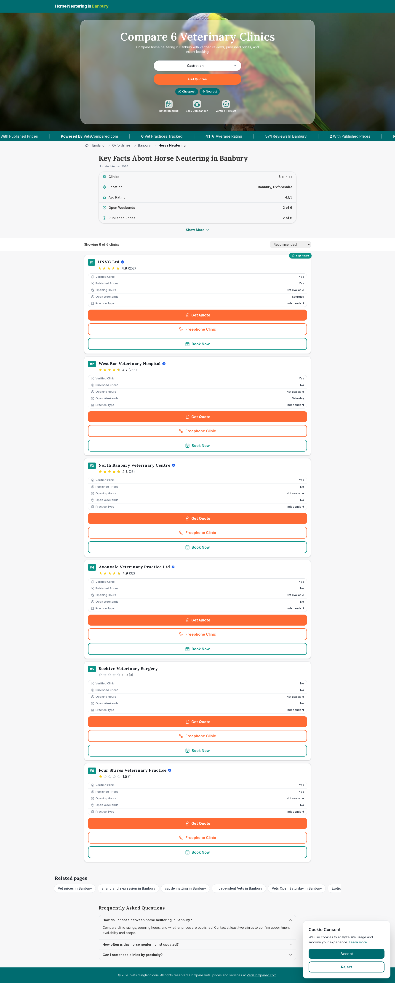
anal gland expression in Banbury (128, 888)
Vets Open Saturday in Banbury (297, 888)
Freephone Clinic (215, 330)
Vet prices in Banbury (75, 888)
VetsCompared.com (261, 975)
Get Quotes (197, 79)
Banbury (144, 145)
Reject (346, 967)
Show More (195, 230)
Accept (346, 953)
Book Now (201, 344)
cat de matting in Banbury (185, 888)
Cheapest (187, 91)
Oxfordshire (121, 145)
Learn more (358, 942)
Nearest (211, 91)
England (98, 145)
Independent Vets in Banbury (239, 888)
